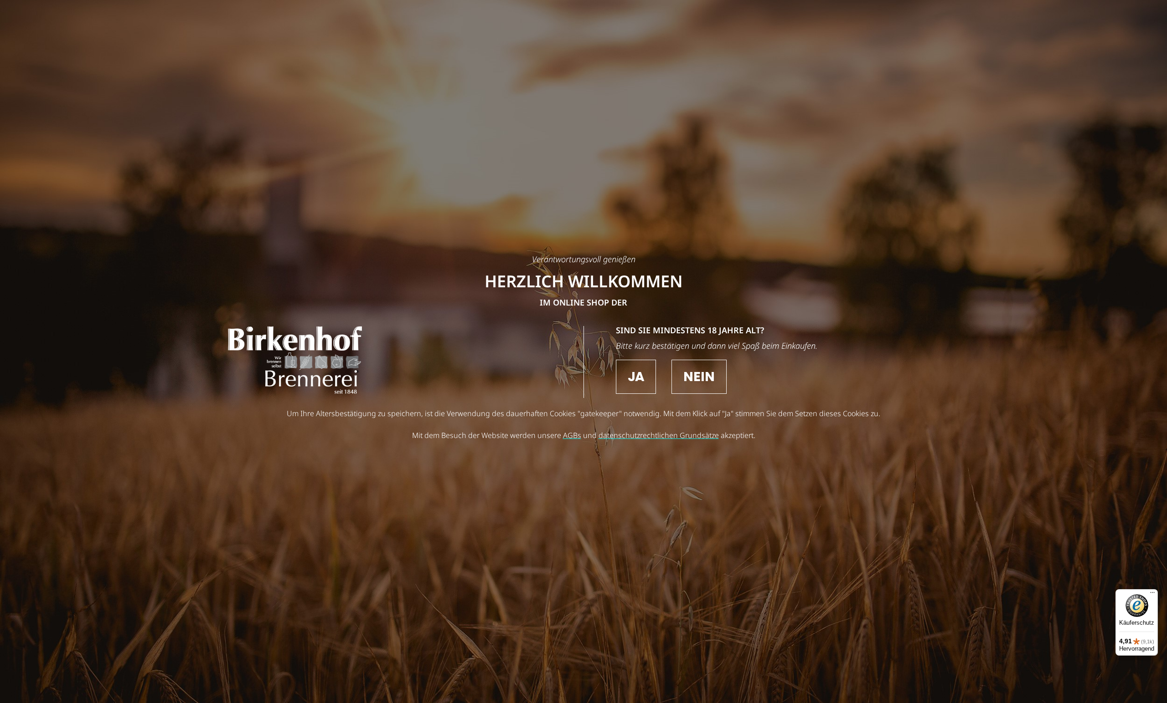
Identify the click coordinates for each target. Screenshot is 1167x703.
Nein (699, 377)
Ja (636, 377)
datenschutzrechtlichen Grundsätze (659, 435)
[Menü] (1152, 594)
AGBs (572, 435)
